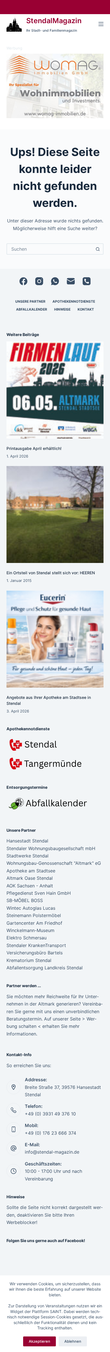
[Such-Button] (98, 249)
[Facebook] (23, 281)
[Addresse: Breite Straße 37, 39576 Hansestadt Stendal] (13, 1087)
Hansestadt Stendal (27, 841)
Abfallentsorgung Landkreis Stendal (44, 967)
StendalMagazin (54, 20)
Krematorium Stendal (28, 960)
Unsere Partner (30, 301)
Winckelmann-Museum (30, 930)
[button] (54, 86)
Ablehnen (72, 1341)
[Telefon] (87, 281)
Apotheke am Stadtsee (30, 871)
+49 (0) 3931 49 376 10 (50, 1114)
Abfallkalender (31, 309)
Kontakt (86, 309)
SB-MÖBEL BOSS (24, 900)
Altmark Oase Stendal (29, 878)
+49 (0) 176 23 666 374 (50, 1133)
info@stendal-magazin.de (52, 1152)
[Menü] (101, 24)
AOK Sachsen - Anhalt (29, 886)
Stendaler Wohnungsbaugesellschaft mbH (50, 848)
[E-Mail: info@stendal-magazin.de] (13, 1148)
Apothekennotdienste (73, 301)
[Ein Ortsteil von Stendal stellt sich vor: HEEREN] (54, 514)
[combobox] (50, 249)
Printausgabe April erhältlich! (33, 448)
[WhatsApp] (55, 281)
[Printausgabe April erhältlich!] (54, 389)
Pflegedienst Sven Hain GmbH (38, 893)
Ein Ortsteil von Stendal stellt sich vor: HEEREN (50, 572)
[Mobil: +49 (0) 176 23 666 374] (13, 1129)
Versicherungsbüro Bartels (34, 952)
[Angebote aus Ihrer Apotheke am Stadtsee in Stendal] (54, 639)
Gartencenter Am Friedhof (34, 923)
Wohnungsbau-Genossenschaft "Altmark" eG (53, 863)
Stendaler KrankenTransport (36, 945)
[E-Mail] (71, 281)
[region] (54, 86)
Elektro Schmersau (26, 938)
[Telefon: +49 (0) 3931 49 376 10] (13, 1110)
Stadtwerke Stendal (27, 856)
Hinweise (62, 309)
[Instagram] (39, 281)
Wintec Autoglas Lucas (30, 908)
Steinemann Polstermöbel (33, 915)
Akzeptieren (39, 1341)
